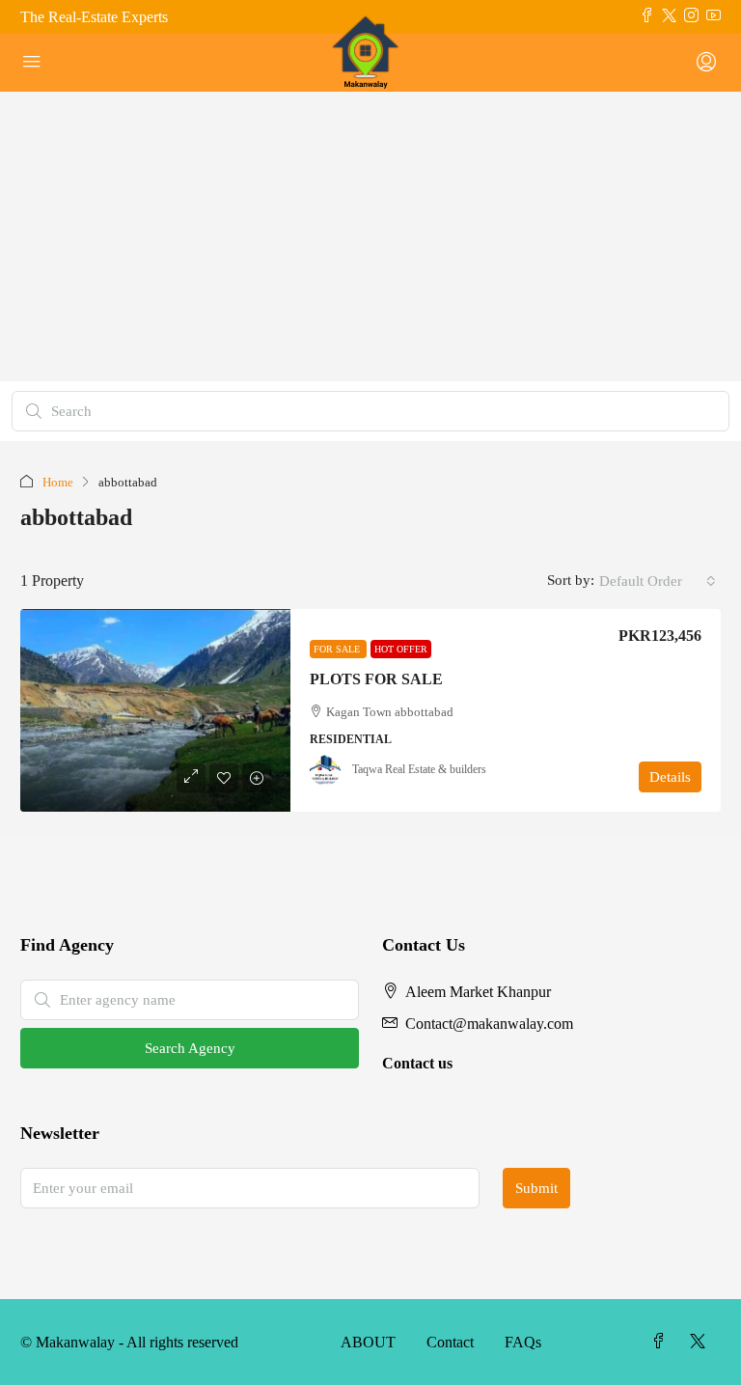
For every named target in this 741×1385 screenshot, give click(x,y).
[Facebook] (662, 1342)
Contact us (417, 1063)
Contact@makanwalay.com (489, 1023)
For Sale (338, 649)
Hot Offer (400, 649)
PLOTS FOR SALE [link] (376, 679)
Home (57, 482)
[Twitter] (701, 1342)
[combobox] (657, 581)
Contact (450, 1342)
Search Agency (190, 1048)
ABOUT (368, 1342)
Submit (536, 1188)
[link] (155, 710)
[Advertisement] (370, 236)
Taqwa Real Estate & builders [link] (419, 769)
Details (670, 777)
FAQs (523, 1342)
